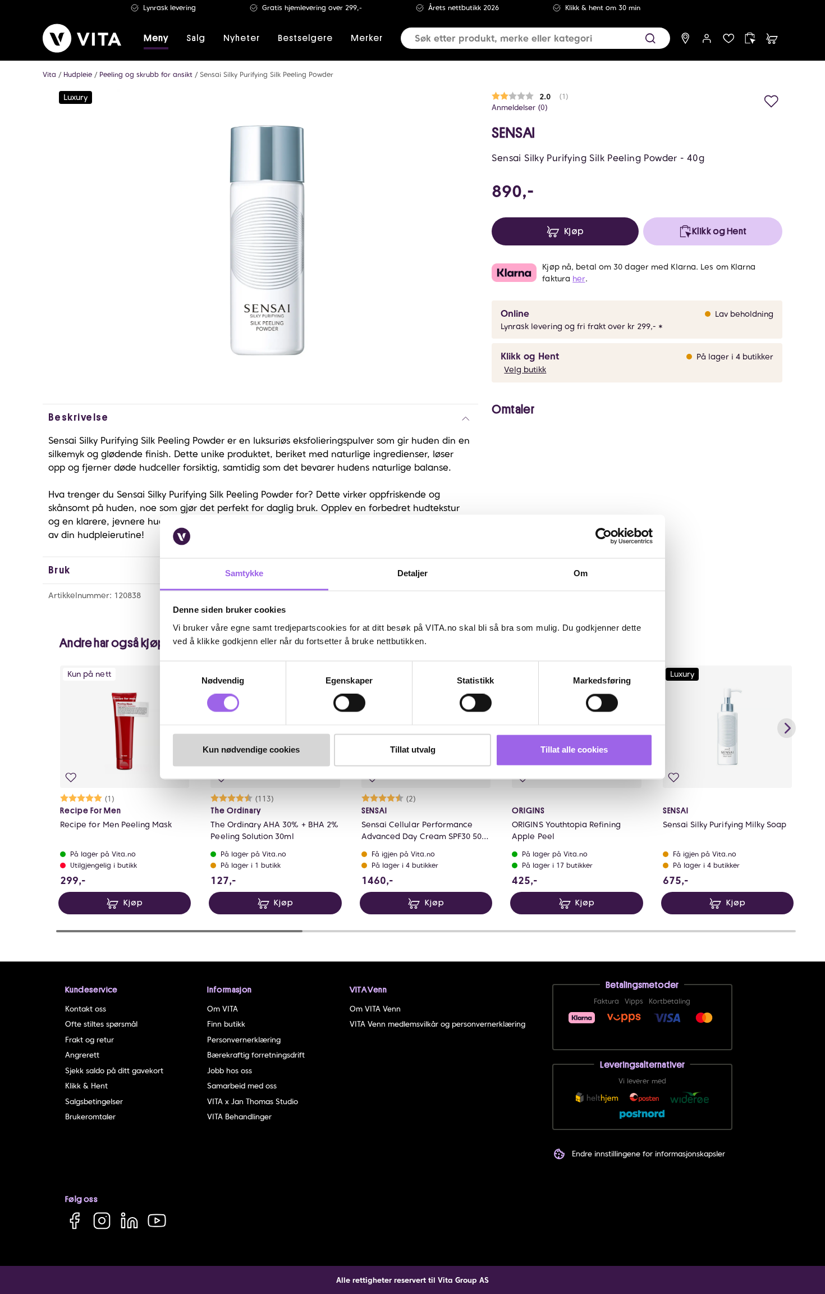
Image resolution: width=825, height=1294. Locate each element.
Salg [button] (195, 38)
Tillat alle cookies (574, 749)
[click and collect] (750, 38)
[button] (650, 38)
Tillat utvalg (413, 749)
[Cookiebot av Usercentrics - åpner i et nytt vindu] (603, 536)
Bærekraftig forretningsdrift (256, 1055)
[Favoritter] (729, 38)
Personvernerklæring (244, 1040)
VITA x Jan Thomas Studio (252, 1101)
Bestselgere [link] (305, 38)
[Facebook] (74, 1221)
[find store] (685, 38)
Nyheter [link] (241, 38)
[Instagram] (102, 1221)
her (578, 278)
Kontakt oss (85, 1009)
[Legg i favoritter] (771, 100)
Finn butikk (226, 1024)
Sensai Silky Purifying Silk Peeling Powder (266, 74)
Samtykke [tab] (244, 573)
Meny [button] (156, 38)
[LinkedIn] (129, 1221)
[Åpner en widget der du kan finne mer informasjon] (781, 1246)
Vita (49, 74)
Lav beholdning (744, 313)
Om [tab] (581, 573)
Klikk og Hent (530, 356)
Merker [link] (367, 38)
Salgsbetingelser (94, 1101)
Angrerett (82, 1055)
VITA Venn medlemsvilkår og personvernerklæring (437, 1024)
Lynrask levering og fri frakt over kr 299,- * (582, 326)
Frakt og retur (89, 1040)
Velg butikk (525, 369)
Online (515, 313)
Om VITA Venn (375, 1009)
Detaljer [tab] (412, 573)
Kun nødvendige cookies (251, 749)
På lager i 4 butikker (734, 356)
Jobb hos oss (229, 1071)
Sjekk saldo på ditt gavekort (114, 1071)
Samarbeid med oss (242, 1086)
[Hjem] (82, 38)
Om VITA (222, 1009)
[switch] (349, 703)
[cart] (772, 38)
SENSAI (513, 133)
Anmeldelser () (520, 107)
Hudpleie (77, 74)
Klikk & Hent (86, 1086)
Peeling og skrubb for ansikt (145, 74)
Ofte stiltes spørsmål (101, 1024)
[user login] (707, 38)
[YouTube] (157, 1221)
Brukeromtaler (90, 1117)
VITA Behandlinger (239, 1117)
